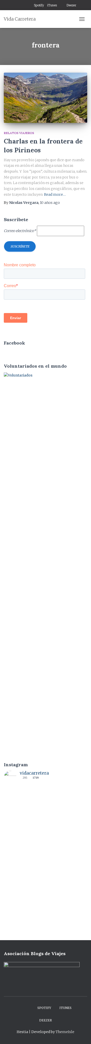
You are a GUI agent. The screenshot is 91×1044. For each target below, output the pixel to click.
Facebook (16, 5)
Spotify (39, 5)
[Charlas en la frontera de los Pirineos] (45, 98)
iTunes (52, 5)
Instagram (22, 5)
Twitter (29, 5)
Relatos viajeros (19, 133)
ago (50, 202)
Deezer (71, 5)
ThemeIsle (65, 1032)
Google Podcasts (61, 5)
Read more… (55, 194)
